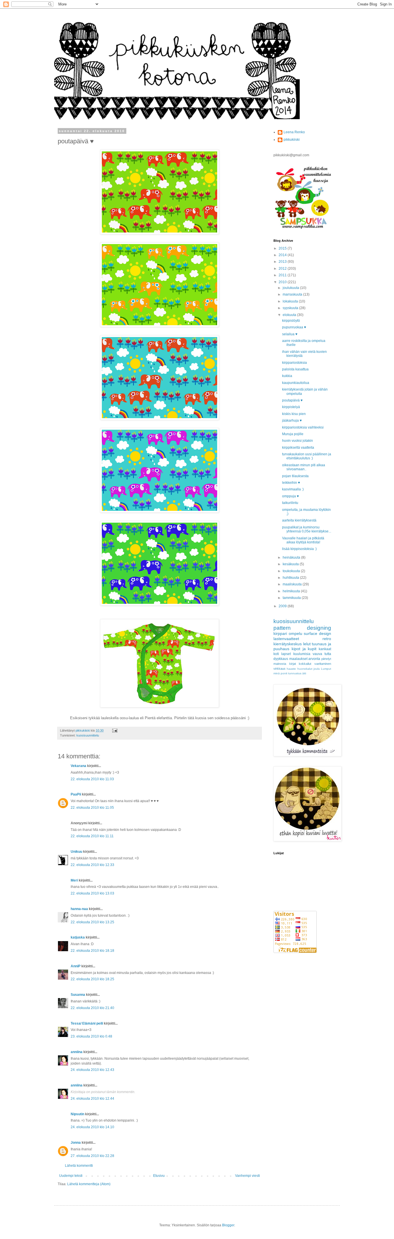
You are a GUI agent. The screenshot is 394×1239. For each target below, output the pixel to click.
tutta (327, 654)
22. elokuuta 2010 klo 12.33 (92, 865)
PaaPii (76, 794)
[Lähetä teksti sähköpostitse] (114, 730)
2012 (283, 269)
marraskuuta (293, 294)
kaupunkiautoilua (295, 383)
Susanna (78, 995)
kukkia (287, 376)
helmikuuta (292, 591)
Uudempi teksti (70, 1176)
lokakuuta (291, 301)
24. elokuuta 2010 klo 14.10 (92, 1127)
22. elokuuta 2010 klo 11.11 (92, 836)
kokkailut (305, 663)
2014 (283, 255)
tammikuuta (292, 598)
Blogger (228, 1225)
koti (276, 654)
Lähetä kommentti (79, 1166)
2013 (283, 262)
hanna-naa (79, 909)
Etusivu (159, 1176)
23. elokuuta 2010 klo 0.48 (91, 1036)
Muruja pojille (292, 434)
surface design (317, 633)
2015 (283, 248)
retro (326, 638)
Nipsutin (77, 1114)
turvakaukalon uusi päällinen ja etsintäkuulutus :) (306, 456)
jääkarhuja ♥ (292, 420)
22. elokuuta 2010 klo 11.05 (92, 808)
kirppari (280, 633)
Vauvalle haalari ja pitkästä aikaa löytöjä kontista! (303, 540)
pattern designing (302, 628)
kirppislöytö (291, 321)
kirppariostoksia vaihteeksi (303, 427)
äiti (304, 673)
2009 (283, 606)
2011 (283, 275)
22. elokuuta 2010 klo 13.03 (92, 893)
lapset (286, 654)
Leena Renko (294, 132)
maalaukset (298, 659)
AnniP (75, 966)
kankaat (325, 649)
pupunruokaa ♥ (294, 327)
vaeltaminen (322, 663)
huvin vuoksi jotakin (297, 441)
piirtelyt (326, 659)
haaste (291, 668)
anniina (76, 1052)
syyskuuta (291, 308)
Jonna (76, 1143)
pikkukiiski (292, 140)
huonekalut (304, 668)
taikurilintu (290, 503)
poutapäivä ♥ (292, 400)
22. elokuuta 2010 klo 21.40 (92, 1008)
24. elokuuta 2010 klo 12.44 (92, 1099)
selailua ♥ (289, 334)
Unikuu (76, 852)
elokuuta (290, 315)
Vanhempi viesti (247, 1176)
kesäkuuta (291, 564)
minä (276, 673)
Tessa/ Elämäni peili (87, 1023)
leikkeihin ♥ (291, 483)
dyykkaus (280, 659)
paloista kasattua (295, 369)
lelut (307, 644)
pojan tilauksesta (295, 476)
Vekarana (78, 766)
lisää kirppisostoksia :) (299, 549)
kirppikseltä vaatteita (298, 448)
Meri (74, 880)
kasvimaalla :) (293, 489)
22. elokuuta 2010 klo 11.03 (92, 779)
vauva (317, 654)
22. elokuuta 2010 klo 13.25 (92, 922)
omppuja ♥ (290, 496)
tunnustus (294, 673)
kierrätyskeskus (287, 644)
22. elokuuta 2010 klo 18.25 (92, 979)
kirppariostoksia (294, 363)
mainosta (279, 663)
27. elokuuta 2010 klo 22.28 (92, 1156)
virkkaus (279, 668)
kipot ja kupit (304, 648)
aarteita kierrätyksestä (299, 520)
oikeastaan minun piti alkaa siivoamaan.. (303, 467)
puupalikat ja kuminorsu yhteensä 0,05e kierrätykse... (306, 529)
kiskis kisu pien (294, 414)
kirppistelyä (291, 407)
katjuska (78, 937)
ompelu (295, 633)
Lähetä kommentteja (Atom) (88, 1184)
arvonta (314, 659)
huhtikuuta (291, 578)
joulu (317, 668)
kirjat (292, 663)
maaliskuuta (293, 584)
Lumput (326, 668)
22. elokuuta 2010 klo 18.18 (92, 951)
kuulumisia (301, 654)
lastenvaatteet (286, 638)
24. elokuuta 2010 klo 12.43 (92, 1070)
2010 (283, 282)
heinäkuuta (292, 557)
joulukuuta (291, 288)
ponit (284, 673)
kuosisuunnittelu (87, 735)
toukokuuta (292, 571)
